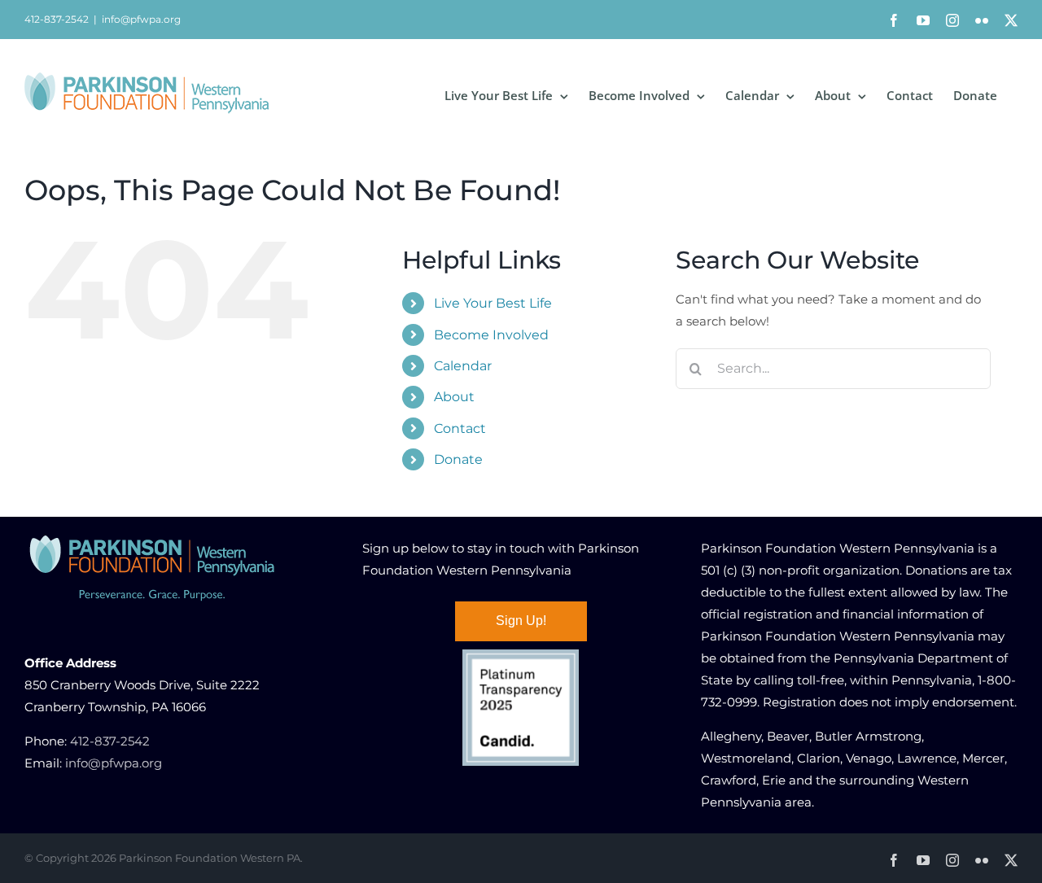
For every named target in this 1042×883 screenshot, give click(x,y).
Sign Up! (521, 620)
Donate (458, 459)
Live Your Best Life (493, 303)
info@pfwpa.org (141, 19)
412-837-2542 (110, 741)
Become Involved (491, 335)
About (454, 396)
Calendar (463, 366)
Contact (460, 428)
